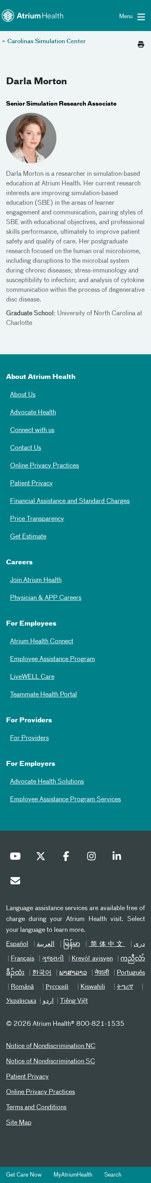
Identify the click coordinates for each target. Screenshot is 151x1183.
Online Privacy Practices (44, 466)
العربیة (45, 944)
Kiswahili (93, 987)
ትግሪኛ (125, 987)
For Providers (29, 738)
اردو (48, 1001)
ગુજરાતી (53, 959)
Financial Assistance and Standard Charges (70, 501)
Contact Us (25, 448)
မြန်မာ (71, 944)
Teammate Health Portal (43, 695)
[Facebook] (68, 858)
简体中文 (107, 944)
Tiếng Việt (74, 1001)
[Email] (17, 883)
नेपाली (102, 973)
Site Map (18, 1123)
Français (22, 959)
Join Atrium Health (36, 580)
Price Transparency (37, 519)
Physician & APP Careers (45, 598)
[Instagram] (93, 858)
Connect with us (32, 430)
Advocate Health (33, 413)
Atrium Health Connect (41, 641)
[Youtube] (17, 858)
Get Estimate (28, 537)
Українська (21, 1001)
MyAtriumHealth (73, 1175)
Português (131, 973)
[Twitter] (43, 858)
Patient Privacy (31, 483)
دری (139, 944)
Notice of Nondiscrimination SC (50, 1061)
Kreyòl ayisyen (92, 959)
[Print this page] (141, 42)
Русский (57, 987)
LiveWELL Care (32, 677)
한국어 (42, 973)
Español (17, 944)
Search (112, 1175)
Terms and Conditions (36, 1107)
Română (22, 987)
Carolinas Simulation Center (46, 41)
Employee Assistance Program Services (65, 799)
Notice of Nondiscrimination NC (50, 1046)
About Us (22, 395)
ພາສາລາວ (73, 973)
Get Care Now (23, 1175)
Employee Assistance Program (52, 659)
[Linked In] (119, 858)
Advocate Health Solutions (47, 782)
